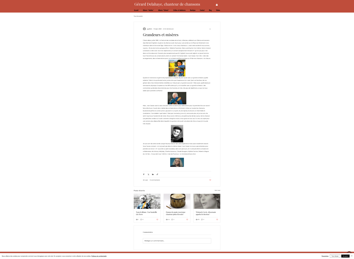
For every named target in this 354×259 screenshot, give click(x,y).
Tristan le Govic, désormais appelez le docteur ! (206, 213)
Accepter (345, 256)
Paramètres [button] (325, 256)
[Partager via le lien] (157, 174)
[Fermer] (352, 256)
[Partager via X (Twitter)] (148, 174)
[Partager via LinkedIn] (153, 174)
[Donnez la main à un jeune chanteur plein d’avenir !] (177, 201)
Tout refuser (335, 256)
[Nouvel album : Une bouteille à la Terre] (147, 201)
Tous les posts (138, 16)
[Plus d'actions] (210, 29)
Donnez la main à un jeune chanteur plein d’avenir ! (175, 213)
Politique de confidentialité (99, 256)
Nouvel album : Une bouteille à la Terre (146, 213)
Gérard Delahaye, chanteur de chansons (167, 4)
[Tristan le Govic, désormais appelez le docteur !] (207, 201)
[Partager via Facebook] (144, 174)
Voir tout (217, 190)
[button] (217, 4)
